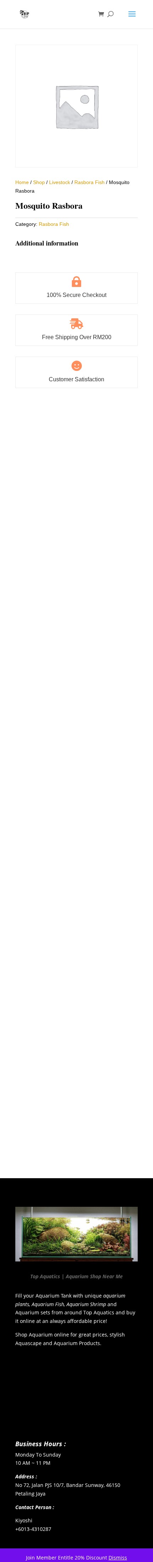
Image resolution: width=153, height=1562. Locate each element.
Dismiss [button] (118, 1557)
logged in (58, 1141)
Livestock (59, 182)
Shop (39, 182)
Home (22, 182)
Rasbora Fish (89, 182)
